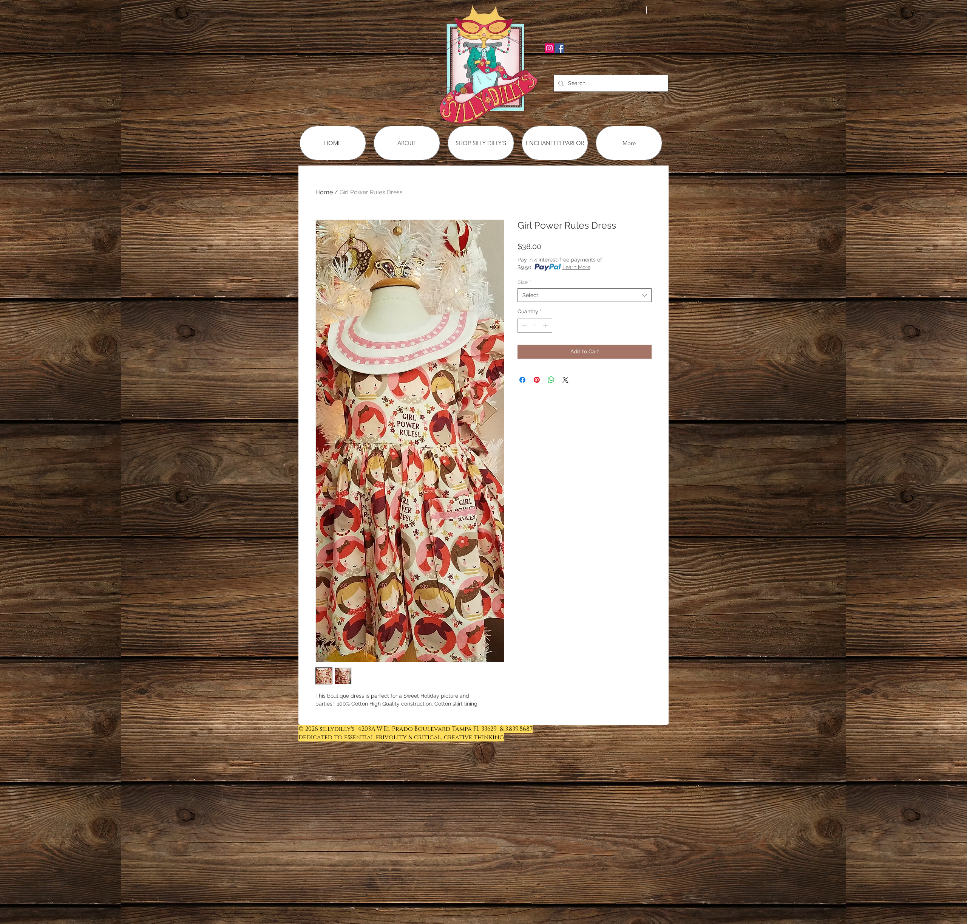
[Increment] (546, 325)
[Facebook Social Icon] (559, 48)
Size (524, 282)
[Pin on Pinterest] (536, 379)
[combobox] (584, 295)
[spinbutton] (535, 325)
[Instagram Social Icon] (549, 48)
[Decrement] (523, 325)
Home (324, 192)
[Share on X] (565, 379)
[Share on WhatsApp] (551, 379)
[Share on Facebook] (522, 379)
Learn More (576, 267)
